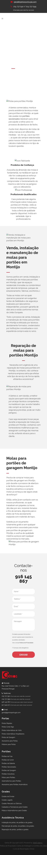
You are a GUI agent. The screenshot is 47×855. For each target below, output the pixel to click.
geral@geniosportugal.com (25, 2)
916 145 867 (23, 579)
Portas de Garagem (8, 737)
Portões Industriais (8, 774)
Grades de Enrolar (8, 796)
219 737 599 (31, 6)
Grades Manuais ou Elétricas (12, 803)
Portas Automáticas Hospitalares (13, 734)
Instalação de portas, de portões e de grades (17, 822)
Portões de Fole (7, 756)
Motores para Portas (9, 744)
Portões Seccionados (9, 767)
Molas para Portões (8, 777)
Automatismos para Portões (11, 781)
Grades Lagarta (7, 800)
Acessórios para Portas (10, 741)
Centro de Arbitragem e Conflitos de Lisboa (32, 846)
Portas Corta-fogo (8, 727)
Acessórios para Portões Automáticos (14, 784)
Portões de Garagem (9, 770)
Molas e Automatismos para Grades (14, 810)
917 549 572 (6, 705)
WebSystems (37, 843)
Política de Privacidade (26, 642)
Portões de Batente (8, 763)
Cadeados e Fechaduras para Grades (14, 807)
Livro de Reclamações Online (24, 849)
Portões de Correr (8, 760)
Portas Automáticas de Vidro (12, 730)
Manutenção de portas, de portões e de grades (18, 826)
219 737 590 (18, 6)
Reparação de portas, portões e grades (15, 829)
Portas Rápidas (7, 723)
